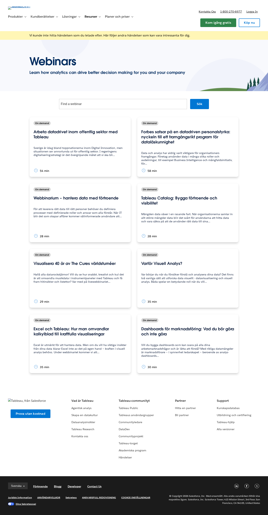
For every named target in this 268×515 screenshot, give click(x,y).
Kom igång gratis (218, 23)
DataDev (124, 429)
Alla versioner (225, 429)
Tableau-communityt (134, 401)
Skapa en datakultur (84, 415)
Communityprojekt (131, 436)
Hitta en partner (185, 408)
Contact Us (94, 486)
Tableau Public (128, 408)
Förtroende (40, 486)
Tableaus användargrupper (136, 415)
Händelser (125, 457)
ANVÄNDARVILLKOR (48, 497)
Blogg (57, 486)
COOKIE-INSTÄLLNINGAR (135, 497)
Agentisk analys (81, 408)
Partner (180, 401)
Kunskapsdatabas (228, 408)
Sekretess (71, 497)
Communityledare (130, 422)
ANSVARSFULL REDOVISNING (99, 497)
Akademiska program (132, 450)
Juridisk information (20, 497)
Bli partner (182, 415)
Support (223, 401)
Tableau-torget (128, 443)
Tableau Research (82, 429)
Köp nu (249, 23)
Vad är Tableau (82, 401)
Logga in (252, 11)
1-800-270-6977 (231, 11)
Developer (74, 486)
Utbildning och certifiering (234, 415)
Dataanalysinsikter (83, 422)
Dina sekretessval (26, 504)
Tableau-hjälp (226, 422)
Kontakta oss (207, 11)
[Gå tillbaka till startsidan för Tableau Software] (22, 6)
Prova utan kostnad (30, 414)
